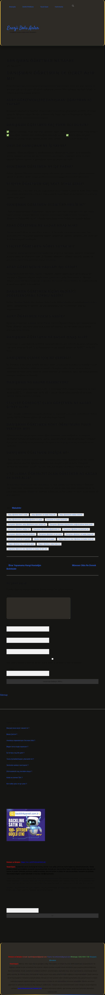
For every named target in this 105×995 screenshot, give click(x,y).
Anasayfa (12, 7)
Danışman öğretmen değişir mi (18, 529)
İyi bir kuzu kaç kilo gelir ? (15, 753)
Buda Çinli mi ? (12, 734)
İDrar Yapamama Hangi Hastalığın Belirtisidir (24, 567)
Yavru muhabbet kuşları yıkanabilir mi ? (20, 759)
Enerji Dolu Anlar (23, 28)
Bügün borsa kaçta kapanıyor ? (17, 747)
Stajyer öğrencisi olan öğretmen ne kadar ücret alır (76, 539)
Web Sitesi (10, 647)
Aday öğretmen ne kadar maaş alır (43, 515)
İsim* (8, 624)
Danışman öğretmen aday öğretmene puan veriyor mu (27, 524)
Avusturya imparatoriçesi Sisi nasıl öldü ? (21, 740)
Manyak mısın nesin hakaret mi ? (18, 728)
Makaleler (16, 508)
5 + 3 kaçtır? (11, 669)
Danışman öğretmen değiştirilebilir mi (47, 529)
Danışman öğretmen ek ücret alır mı (76, 529)
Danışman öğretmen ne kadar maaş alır (79, 534)
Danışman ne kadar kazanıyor (56, 519)
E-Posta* (10, 636)
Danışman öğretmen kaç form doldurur (21, 534)
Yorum (9, 595)
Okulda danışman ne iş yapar (44, 539)
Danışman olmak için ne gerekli (19, 539)
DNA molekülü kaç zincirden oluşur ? (19, 771)
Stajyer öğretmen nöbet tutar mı (49, 544)
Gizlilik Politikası (28, 7)
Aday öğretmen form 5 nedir (17, 515)
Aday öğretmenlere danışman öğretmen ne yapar (25, 519)
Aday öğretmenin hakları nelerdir (71, 515)
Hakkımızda (59, 7)
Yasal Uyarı (44, 7)
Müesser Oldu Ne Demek (84, 565)
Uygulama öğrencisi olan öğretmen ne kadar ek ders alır (27, 549)
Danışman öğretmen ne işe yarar (50, 534)
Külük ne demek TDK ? (15, 777)
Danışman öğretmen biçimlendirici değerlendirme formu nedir (71, 524)
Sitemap (4, 695)
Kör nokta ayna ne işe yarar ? (17, 784)
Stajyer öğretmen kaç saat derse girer (21, 544)
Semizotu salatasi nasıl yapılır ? (17, 765)
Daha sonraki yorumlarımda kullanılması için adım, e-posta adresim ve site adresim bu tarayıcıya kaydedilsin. (44, 663)
